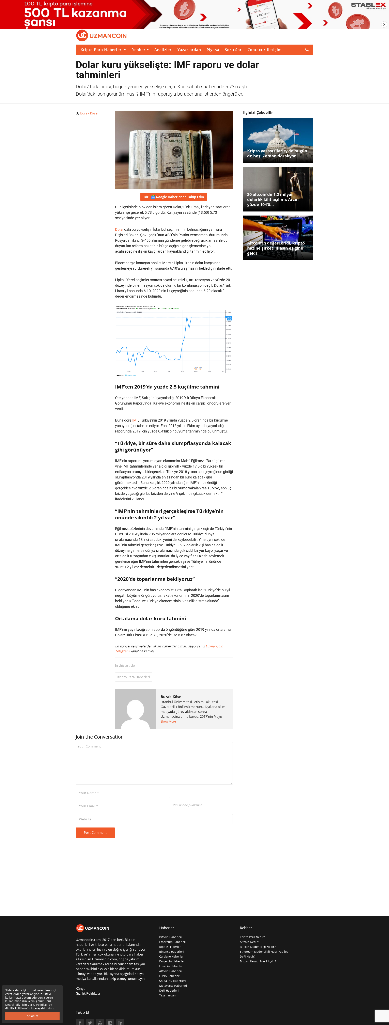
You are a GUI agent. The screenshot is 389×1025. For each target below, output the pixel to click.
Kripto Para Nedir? (252, 937)
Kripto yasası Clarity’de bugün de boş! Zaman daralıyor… (277, 153)
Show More (168, 721)
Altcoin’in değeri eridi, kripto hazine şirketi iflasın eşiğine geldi (276, 248)
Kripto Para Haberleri (102, 49)
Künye (80, 988)
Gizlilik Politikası (88, 993)
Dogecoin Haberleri (172, 961)
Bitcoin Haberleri (170, 937)
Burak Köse (171, 696)
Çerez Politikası (38, 1005)
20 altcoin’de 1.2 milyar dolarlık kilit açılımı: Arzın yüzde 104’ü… (273, 199)
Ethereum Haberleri (172, 942)
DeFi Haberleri (169, 990)
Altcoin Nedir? (249, 942)
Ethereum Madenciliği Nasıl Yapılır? (264, 951)
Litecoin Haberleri (171, 966)
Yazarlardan (189, 49)
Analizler (163, 49)
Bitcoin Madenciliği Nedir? (258, 947)
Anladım (32, 1016)
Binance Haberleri (171, 951)
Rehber (138, 49)
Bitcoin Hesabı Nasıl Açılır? (258, 961)
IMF (135, 420)
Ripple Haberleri (170, 947)
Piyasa (213, 49)
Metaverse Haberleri (173, 986)
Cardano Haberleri (171, 956)
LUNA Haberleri (169, 976)
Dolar (119, 229)
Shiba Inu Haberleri (172, 981)
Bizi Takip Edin (174, 197)
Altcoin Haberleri (170, 971)
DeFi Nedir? (247, 956)
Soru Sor (233, 49)
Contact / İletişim (265, 49)
